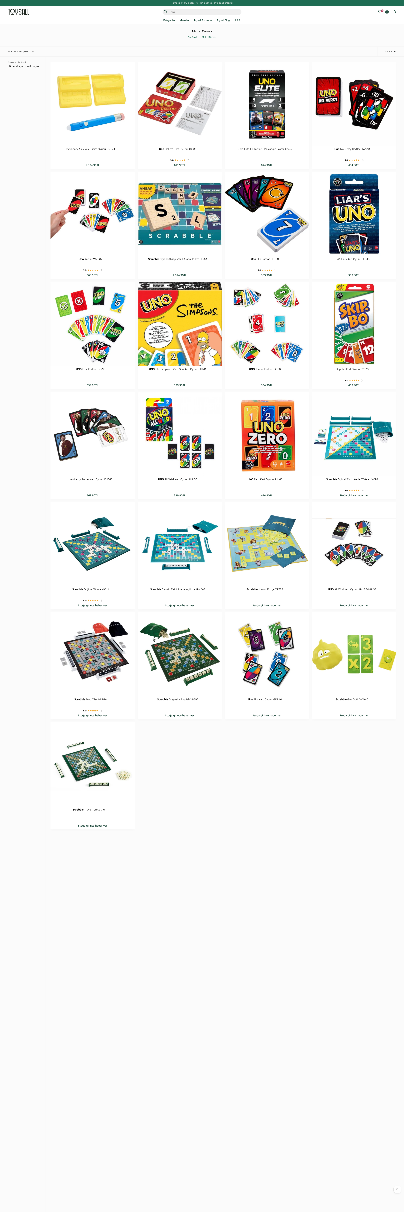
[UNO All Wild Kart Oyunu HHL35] (180, 434)
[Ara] (165, 12)
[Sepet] (394, 12)
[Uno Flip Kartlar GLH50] (267, 214)
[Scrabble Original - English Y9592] (180, 654)
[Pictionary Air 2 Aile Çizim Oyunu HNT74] (92, 104)
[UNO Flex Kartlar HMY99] (92, 324)
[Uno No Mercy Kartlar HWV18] (354, 104)
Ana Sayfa (193, 37)
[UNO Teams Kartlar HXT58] (267, 324)
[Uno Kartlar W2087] (92, 214)
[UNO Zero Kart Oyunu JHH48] (267, 434)
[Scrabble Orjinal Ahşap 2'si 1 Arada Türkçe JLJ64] (180, 214)
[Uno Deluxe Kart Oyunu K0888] (180, 104)
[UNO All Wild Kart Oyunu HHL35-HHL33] (354, 544)
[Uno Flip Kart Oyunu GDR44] (267, 654)
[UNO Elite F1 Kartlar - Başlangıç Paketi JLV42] (267, 104)
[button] (169, 20)
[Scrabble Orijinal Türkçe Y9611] (92, 544)
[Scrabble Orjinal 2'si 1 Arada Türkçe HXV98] (354, 434)
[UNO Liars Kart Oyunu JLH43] (354, 214)
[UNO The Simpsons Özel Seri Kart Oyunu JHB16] (180, 324)
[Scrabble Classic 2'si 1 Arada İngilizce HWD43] (180, 544)
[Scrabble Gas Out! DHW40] (354, 654)
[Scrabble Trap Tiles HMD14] (92, 654)
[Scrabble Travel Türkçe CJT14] (92, 764)
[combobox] (198, 12)
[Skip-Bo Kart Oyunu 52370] (354, 324)
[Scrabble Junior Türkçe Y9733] (267, 544)
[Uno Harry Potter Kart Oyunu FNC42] (92, 434)
